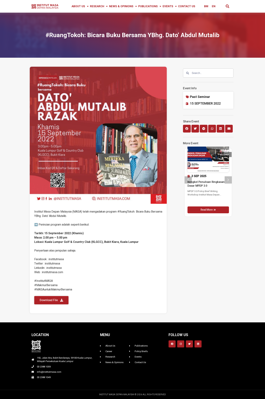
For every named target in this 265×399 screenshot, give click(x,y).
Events (168, 6)
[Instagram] (180, 343)
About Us (78, 6)
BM (206, 6)
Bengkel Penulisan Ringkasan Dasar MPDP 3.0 (206, 184)
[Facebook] (172, 343)
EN (213, 6)
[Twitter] (189, 343)
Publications (148, 6)
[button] (227, 6)
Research (97, 6)
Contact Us (186, 6)
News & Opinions (121, 6)
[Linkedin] (198, 343)
